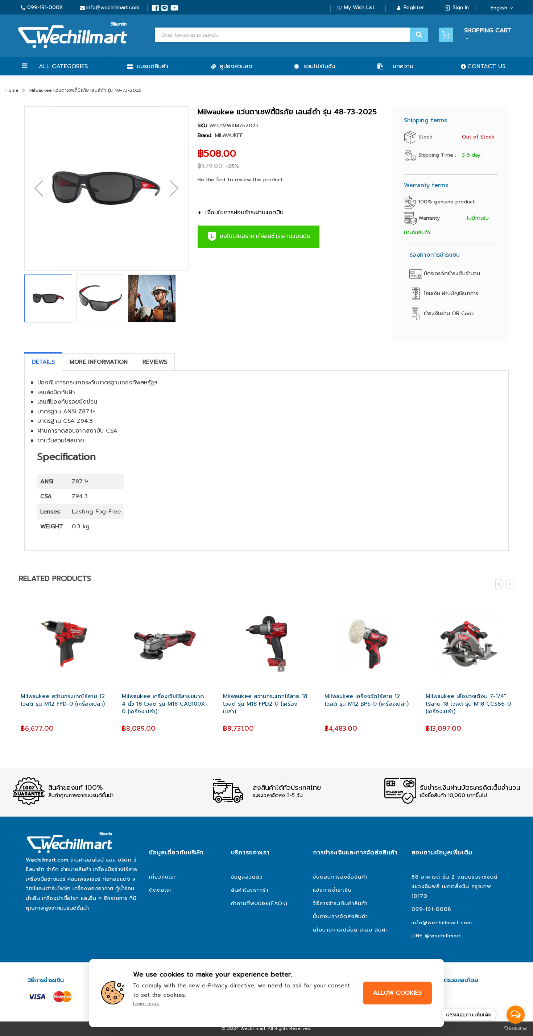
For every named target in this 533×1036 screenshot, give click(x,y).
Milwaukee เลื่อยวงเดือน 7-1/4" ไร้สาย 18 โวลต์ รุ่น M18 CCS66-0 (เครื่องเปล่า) (468, 704)
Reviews (154, 362)
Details (43, 362)
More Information (99, 362)
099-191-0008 (45, 7)
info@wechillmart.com (113, 7)
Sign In (461, 7)
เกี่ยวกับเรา (162, 877)
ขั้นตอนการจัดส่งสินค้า (340, 916)
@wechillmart (443, 936)
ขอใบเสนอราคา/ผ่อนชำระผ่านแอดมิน (264, 236)
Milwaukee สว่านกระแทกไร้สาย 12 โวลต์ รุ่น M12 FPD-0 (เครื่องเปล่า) (63, 700)
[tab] (43, 362)
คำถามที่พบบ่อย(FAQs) (259, 903)
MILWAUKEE (229, 135)
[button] (38, 188)
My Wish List (359, 7)
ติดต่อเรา (160, 890)
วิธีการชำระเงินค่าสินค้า (340, 903)
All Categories (63, 66)
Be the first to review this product (240, 179)
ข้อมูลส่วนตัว (247, 877)
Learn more (146, 1003)
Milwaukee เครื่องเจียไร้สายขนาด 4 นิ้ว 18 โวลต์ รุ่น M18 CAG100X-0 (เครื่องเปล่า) (164, 704)
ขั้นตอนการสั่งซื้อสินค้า (340, 877)
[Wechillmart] (72, 35)
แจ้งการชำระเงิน (332, 890)
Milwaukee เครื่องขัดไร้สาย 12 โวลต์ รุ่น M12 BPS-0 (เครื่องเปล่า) (367, 700)
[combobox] (290, 35)
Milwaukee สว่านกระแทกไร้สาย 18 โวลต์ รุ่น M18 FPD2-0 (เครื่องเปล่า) (265, 704)
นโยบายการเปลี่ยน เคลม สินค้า (350, 930)
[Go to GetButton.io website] (515, 1028)
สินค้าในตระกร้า (249, 890)
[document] (266, 993)
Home (11, 90)
